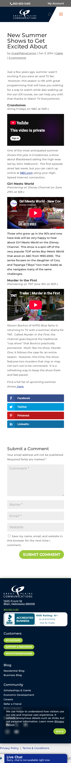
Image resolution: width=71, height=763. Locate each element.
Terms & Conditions (36, 748)
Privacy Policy (10, 748)
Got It (59, 731)
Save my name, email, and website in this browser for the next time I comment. (35, 541)
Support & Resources (19, 646)
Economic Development (19, 694)
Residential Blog (14, 670)
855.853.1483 (11, 609)
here (20, 386)
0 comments (17, 58)
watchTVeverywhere (19, 653)
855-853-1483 (21, 3)
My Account (56, 3)
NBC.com (26, 173)
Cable (59, 53)
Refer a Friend (12, 703)
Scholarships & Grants (17, 690)
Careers (8, 699)
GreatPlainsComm (23, 53)
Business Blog (13, 675)
